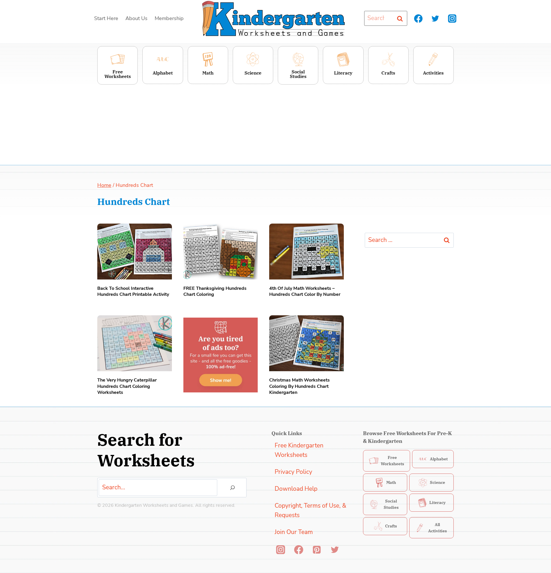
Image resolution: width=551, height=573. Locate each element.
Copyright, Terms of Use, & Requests (310, 510)
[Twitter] (435, 18)
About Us (136, 18)
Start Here (106, 18)
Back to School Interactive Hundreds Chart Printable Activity (133, 291)
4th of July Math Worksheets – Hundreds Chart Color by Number (304, 291)
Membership (169, 18)
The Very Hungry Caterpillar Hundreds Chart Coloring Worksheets (127, 386)
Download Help (296, 489)
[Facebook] (418, 18)
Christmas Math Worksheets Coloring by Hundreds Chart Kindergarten (299, 386)
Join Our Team (294, 532)
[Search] (232, 487)
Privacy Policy (293, 472)
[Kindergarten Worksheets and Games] (273, 18)
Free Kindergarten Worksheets (299, 450)
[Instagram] (452, 18)
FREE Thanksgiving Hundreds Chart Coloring (215, 291)
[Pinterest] (317, 550)
